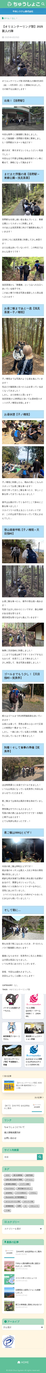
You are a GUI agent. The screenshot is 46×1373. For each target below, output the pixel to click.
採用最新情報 (9, 1206)
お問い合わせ (10, 1138)
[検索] (40, 1157)
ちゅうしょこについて (14, 1127)
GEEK (7, 1175)
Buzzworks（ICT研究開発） (15, 1197)
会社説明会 (9, 1193)
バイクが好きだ (21, 1193)
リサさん (33, 1193)
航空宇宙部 (29, 1175)
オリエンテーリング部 (20, 989)
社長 (19, 1206)
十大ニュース (34, 1206)
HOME (24, 1362)
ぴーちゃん (29, 1179)
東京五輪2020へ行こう (24, 1188)
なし (16, 985)
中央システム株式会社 (23, 11)
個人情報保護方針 (12, 1132)
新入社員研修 (18, 1175)
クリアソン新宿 (24, 1184)
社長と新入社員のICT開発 (14, 1179)
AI (25, 1206)
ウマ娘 (8, 1210)
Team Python (10, 1188)
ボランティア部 (28, 1201)
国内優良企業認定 (11, 1184)
